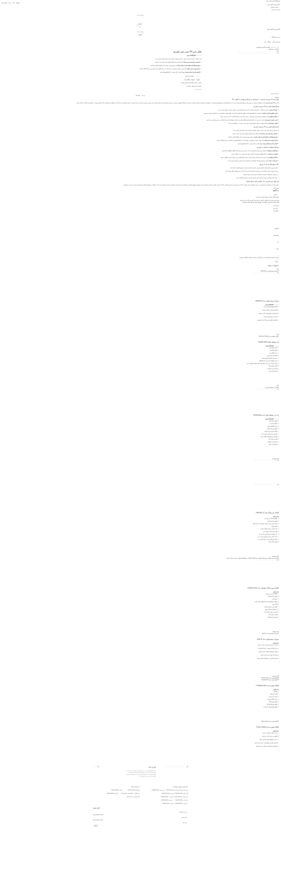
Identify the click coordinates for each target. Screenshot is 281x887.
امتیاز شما (276, 205)
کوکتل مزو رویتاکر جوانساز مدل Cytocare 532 (263, 588)
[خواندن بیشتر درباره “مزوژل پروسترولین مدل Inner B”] (277, 669)
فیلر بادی (273, 47)
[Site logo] (276, 4)
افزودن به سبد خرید (189, 76)
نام (278, 242)
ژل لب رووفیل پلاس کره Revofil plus (266, 415)
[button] (277, 328)
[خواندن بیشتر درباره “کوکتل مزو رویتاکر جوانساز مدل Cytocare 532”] (277, 625)
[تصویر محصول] (267, 284)
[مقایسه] (277, 298)
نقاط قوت (276, 228)
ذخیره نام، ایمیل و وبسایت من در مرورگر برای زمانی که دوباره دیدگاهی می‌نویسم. (259, 257)
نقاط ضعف (276, 235)
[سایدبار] (279, 830)
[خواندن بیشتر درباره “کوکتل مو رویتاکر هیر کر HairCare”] (277, 550)
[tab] (143, 95)
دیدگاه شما (276, 211)
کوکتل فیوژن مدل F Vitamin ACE (267, 685)
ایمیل (277, 248)
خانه (277, 47)
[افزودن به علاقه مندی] (277, 324)
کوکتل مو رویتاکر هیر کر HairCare (267, 512)
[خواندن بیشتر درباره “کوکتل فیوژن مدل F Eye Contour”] (277, 757)
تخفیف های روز (140, 44)
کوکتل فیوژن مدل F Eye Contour (267, 727)
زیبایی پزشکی (195, 86)
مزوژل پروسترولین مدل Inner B (268, 639)
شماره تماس (98, 814)
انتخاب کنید (98, 819)
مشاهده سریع (277, 331)
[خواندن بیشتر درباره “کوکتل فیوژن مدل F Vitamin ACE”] (277, 715)
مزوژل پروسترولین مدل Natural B (267, 301)
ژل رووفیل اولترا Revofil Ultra (268, 342)
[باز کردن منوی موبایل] (140, 39)
